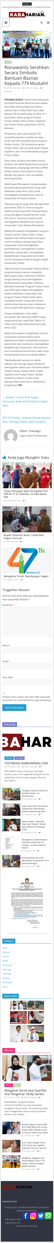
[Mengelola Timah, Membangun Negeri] (27, 549)
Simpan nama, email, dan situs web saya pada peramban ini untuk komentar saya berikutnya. (26, 698)
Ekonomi (6, 952)
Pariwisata (7, 965)
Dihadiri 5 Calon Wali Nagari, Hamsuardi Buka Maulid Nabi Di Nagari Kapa (25, 401)
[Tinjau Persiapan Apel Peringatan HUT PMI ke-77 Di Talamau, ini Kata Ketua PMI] (27, 463)
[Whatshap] (48, 1214)
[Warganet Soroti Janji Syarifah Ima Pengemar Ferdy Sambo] (27, 1056)
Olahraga (6, 969)
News (8, 62)
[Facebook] (25, 1214)
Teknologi (19, 758)
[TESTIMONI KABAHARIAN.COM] (27, 730)
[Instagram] (33, 1214)
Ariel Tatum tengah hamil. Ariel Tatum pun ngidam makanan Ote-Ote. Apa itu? (34, 1145)
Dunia (5, 986)
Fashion (6, 978)
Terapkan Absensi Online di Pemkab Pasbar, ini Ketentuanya (34, 793)
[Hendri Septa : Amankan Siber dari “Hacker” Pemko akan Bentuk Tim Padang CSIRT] (11, 820)
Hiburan (9, 1085)
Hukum (5, 956)
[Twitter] (40, 1214)
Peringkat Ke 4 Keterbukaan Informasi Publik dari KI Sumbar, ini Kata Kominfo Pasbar (34, 843)
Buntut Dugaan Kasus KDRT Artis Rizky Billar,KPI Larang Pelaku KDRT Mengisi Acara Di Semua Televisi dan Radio (35, 1128)
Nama (6, 645)
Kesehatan (7, 982)
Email (6, 661)
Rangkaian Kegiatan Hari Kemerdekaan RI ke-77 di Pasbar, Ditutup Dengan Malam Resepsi (33, 1162)
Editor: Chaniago (32, 88)
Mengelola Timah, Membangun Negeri (26, 576)
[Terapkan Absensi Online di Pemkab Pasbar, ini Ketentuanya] (11, 789)
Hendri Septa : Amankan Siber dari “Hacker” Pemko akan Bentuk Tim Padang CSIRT (34, 825)
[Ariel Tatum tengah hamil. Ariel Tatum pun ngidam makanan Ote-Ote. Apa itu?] (11, 1141)
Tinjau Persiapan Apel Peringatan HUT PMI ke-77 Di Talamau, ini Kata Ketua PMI (26, 494)
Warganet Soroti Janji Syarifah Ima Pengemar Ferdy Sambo (25, 1092)
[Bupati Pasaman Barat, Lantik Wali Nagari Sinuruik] (27, 507)
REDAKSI (9, 758)
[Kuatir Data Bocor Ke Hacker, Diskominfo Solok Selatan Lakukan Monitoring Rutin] (11, 804)
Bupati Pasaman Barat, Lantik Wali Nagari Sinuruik (24, 536)
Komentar (8, 604)
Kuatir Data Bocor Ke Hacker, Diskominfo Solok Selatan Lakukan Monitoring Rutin (35, 809)
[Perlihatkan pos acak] (48, 22)
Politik (5, 960)
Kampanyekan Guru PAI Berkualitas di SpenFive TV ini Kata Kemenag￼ (35, 860)
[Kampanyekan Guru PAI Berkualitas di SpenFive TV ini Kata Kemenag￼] (11, 856)
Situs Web (7, 677)
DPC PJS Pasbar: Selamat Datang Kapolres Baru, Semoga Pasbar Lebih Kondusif (26, 419)
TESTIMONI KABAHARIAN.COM (26, 763)
